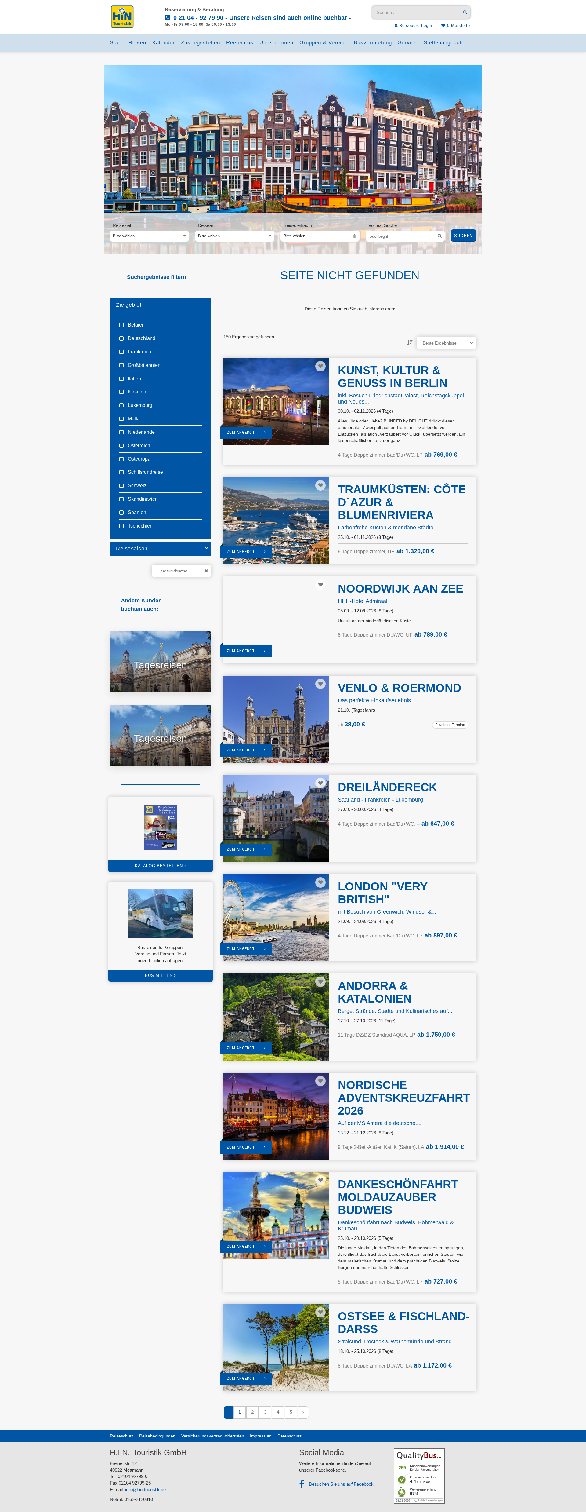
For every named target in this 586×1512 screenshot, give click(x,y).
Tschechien (140, 525)
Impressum (261, 1435)
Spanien (136, 512)
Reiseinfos (239, 43)
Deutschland (141, 338)
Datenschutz (289, 1435)
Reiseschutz (121, 1435)
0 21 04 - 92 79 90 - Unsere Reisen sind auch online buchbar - (261, 17)
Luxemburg (139, 405)
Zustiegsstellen (200, 43)
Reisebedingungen (157, 1435)
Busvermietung (373, 43)
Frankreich (139, 351)
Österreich (138, 445)
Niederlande (141, 432)
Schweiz (136, 485)
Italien (134, 378)
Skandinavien (142, 499)
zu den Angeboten (142, 680)
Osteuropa (138, 459)
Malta (133, 418)
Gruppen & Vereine (323, 43)
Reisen (137, 43)
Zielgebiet (128, 305)
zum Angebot (241, 432)
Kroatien (136, 391)
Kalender (163, 43)
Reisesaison (132, 549)
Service (408, 43)
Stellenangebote (444, 43)
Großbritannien (144, 365)
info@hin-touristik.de (145, 1489)
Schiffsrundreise (145, 472)
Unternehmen (276, 43)
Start (116, 43)
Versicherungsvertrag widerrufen (212, 1435)
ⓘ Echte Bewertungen (428, 1500)
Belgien (136, 324)
